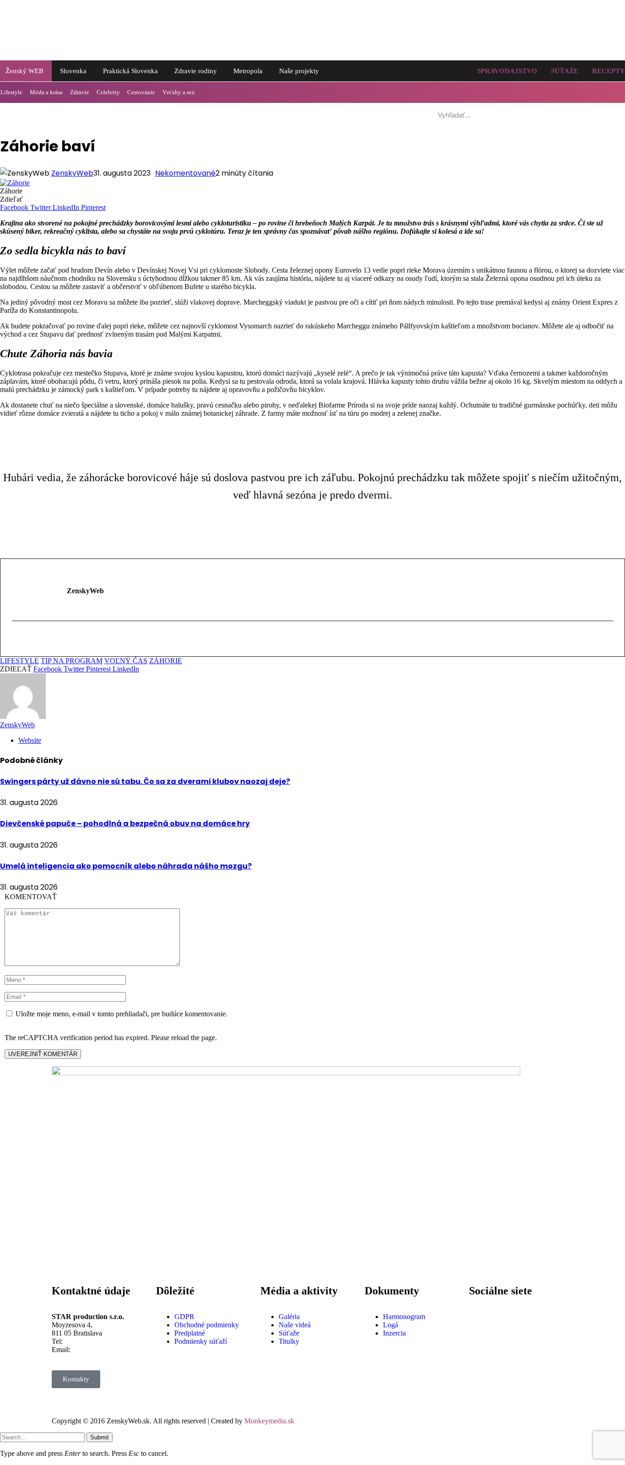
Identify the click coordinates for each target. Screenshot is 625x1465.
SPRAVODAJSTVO (507, 71)
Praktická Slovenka (130, 71)
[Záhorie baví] (15, 183)
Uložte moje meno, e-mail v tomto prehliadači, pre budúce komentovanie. (121, 1014)
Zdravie (79, 92)
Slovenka (73, 71)
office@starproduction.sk (108, 1349)
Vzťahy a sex (178, 92)
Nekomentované (185, 173)
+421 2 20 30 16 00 (93, 1341)
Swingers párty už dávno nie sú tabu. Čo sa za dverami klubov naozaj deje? (145, 781)
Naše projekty (299, 71)
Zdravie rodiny (195, 71)
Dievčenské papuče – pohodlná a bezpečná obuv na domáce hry (125, 823)
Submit (99, 1437)
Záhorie (165, 661)
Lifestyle (19, 661)
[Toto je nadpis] (480, 1316)
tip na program (71, 661)
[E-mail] (17, 640)
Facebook (483, 1341)
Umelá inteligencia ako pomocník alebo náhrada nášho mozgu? (126, 866)
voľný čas (125, 661)
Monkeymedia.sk (269, 1421)
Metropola (248, 71)
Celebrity (108, 92)
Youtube (481, 1398)
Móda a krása (46, 92)
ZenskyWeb (72, 173)
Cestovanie (141, 92)
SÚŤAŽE (564, 71)
